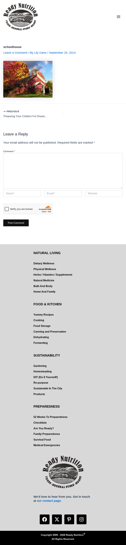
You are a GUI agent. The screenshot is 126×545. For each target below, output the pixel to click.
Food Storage (42, 326)
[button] (45, 519)
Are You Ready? (43, 428)
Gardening (40, 366)
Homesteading (42, 371)
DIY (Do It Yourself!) (45, 377)
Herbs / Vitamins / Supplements (52, 274)
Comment (9, 151)
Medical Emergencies (46, 445)
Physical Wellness (44, 269)
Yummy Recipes (43, 314)
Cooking (38, 320)
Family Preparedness (46, 434)
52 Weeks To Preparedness (50, 417)
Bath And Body (42, 286)
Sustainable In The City (47, 388)
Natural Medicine (43, 280)
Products (39, 394)
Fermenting (40, 343)
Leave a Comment (15, 52)
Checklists (40, 422)
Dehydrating (41, 337)
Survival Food (42, 439)
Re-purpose (40, 382)
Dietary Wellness (43, 263)
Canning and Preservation (49, 331)
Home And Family (44, 291)
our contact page (49, 500)
